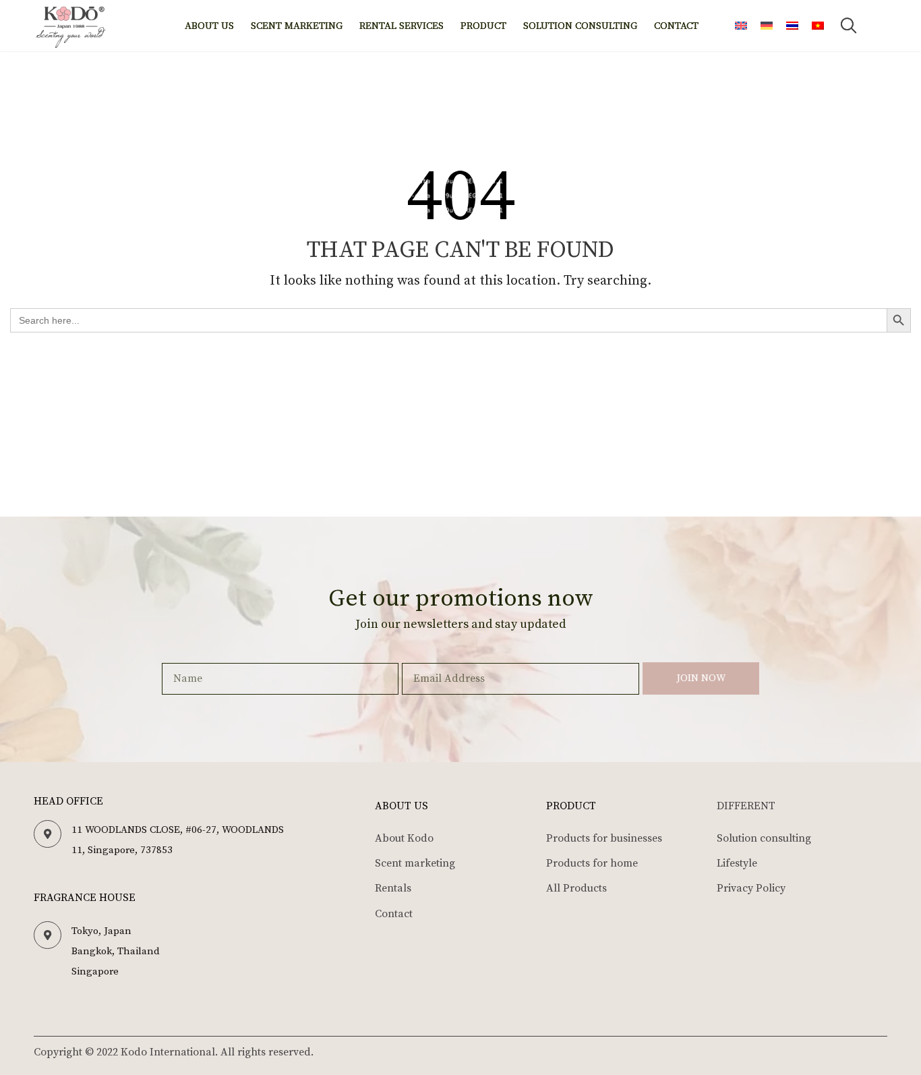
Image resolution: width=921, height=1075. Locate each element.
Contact (676, 26)
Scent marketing (297, 26)
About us (209, 26)
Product (483, 26)
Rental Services (401, 26)
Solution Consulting (580, 26)
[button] (849, 25)
